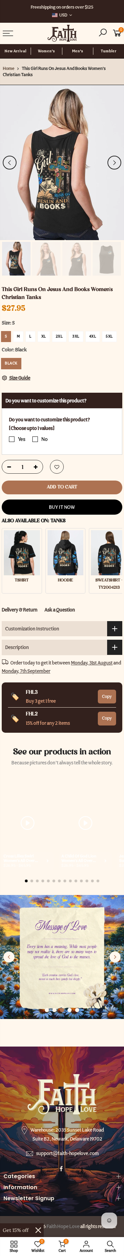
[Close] (38, 1230)
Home (8, 68)
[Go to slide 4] (70, 1010)
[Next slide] (115, 956)
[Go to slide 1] (47, 1010)
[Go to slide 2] (54, 1010)
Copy (107, 696)
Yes (21, 439)
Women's (46, 51)
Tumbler (108, 51)
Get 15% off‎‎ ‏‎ (16, 1230)
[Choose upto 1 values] (31, 428)
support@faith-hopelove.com (67, 1153)
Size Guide (19, 378)
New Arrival (15, 51)
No (44, 439)
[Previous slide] (8, 956)
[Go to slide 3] (62, 1010)
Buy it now (62, 507)
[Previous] (10, 162)
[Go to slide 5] (77, 1010)
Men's (77, 51)
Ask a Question (59, 609)
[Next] (114, 162)
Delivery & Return (20, 609)
